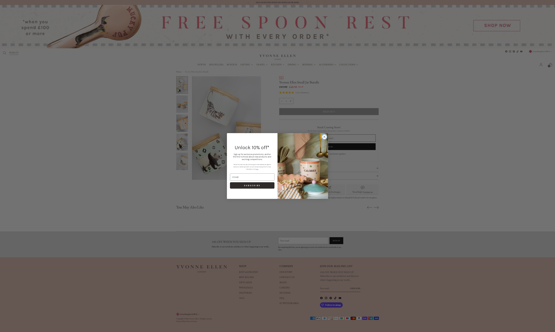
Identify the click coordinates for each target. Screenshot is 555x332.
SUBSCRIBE (252, 185)
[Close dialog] (324, 136)
